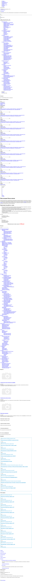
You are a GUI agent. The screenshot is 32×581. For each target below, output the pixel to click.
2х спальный (5, 250)
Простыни (3, 234)
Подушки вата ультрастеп (7, 275)
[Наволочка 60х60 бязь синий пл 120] (6, 505)
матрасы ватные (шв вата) (7, 52)
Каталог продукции (5, 2)
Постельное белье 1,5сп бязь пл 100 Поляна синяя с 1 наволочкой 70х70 (10, 128)
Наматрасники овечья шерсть (8, 58)
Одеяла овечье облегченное (8, 295)
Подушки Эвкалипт (6, 39)
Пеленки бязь (6, 342)
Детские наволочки (6, 67)
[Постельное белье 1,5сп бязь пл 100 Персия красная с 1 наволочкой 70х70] (12, 153)
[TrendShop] (2, 11)
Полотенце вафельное (7, 77)
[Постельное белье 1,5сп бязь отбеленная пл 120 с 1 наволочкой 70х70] (11, 108)
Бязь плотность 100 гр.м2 (7, 334)
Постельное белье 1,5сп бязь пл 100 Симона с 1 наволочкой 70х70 (9, 180)
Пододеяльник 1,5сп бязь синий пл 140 (8, 544)
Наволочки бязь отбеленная (8, 233)
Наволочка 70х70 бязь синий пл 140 (7, 523)
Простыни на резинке (7, 31)
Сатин (4, 28)
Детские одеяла (4, 345)
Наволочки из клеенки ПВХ (8, 231)
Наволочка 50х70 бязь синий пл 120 (7, 512)
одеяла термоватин (6, 43)
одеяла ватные (6, 44)
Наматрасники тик (4, 326)
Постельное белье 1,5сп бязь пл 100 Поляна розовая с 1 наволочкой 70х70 (10, 135)
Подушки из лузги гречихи (7, 41)
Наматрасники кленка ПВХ (6, 328)
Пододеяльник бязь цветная (8, 238)
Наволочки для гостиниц (7, 85)
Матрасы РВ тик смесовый (7, 317)
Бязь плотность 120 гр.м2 (7, 333)
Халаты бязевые (6, 72)
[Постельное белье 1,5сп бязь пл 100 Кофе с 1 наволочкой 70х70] (11, 160)
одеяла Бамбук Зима (6, 309)
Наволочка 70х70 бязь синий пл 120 (7, 496)
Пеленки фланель (6, 340)
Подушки (3, 35)
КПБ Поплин (5, 29)
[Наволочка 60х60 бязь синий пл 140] (6, 500)
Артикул (1, 104)
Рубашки (5, 71)
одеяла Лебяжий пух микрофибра (8, 306)
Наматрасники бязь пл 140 (7, 56)
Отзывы (3, 6)
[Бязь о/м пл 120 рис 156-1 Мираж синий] (7, 486)
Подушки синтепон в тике (7, 282)
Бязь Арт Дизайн (6, 27)
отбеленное (5, 354)
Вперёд (3, 195)
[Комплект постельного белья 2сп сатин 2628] (7, 470)
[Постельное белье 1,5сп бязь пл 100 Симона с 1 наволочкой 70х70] (11, 179)
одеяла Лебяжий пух (7, 47)
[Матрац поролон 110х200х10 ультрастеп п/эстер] (8, 438)
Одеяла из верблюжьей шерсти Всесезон (9, 312)
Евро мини (5, 264)
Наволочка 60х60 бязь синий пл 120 (7, 507)
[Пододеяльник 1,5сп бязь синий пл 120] (7, 537)
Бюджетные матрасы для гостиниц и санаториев (9, 560)
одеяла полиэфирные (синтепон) (8, 45)
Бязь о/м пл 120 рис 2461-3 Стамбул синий (8, 445)
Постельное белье (4, 21)
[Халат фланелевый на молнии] (5, 459)
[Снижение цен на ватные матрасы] (6, 396)
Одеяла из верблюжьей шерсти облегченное (10, 311)
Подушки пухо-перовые (7, 40)
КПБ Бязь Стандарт (6, 25)
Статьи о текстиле (4, 4)
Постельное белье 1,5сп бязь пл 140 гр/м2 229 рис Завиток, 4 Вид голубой (14, 466)
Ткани (3, 60)
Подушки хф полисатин (7, 278)
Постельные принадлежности (6, 30)
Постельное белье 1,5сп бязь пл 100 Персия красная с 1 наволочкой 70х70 (10, 154)
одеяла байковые (4, 314)
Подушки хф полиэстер (7, 280)
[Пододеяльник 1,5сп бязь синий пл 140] (7, 542)
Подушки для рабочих (7, 81)
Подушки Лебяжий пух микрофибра (9, 286)
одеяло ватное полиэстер (7, 294)
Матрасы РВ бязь (6, 316)
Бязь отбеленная (6, 61)
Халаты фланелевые (6, 73)
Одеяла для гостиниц (7, 86)
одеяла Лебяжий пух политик (8, 304)
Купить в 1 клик (2, 113)
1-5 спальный (6, 246)
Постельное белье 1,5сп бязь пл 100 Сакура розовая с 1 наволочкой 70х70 (10, 141)
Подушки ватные (4, 274)
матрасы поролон (4, 320)
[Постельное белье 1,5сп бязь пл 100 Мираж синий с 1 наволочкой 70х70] (12, 121)
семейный (5, 248)
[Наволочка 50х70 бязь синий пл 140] (6, 516)
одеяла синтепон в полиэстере (8, 299)
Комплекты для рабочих (3, 358)
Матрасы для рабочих (5, 361)
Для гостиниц (4, 84)
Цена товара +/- (2, 102)
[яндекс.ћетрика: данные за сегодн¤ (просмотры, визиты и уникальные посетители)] (2, 580)
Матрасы (3, 51)
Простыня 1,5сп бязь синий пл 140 (7, 533)
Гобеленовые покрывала (7, 80)
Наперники (5, 34)
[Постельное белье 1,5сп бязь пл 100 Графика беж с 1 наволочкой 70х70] (12, 147)
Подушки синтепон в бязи (7, 284)
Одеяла (1, 290)
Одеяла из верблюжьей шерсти (8, 49)
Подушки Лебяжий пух (7, 38)
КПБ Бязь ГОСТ (6, 26)
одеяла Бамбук (6, 48)
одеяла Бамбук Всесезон (7, 308)
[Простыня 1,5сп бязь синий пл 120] (6, 526)
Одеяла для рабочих (6, 82)
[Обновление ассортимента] (6, 411)
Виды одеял (3, 565)
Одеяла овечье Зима (6, 297)
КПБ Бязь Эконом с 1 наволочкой (8, 24)
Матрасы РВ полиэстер (7, 318)
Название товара (2, 103)
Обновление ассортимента (4, 413)
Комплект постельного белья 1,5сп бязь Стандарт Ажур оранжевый (13, 482)
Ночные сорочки (4, 348)
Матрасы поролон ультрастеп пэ (8, 322)
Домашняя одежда (4, 69)
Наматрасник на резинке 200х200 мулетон (8, 450)
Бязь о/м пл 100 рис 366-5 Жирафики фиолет (9, 477)
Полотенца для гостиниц (7, 88)
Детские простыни (6, 66)
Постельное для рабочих (7, 83)
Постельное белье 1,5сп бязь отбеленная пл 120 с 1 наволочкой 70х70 (10, 109)
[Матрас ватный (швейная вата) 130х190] (7, 454)
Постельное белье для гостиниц (8, 89)
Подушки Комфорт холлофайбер (8, 36)
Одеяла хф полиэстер (7, 302)
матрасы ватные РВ (6, 53)
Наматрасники (4, 54)
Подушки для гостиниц (7, 87)
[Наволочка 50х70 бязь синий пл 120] (6, 510)
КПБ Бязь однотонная (7, 23)
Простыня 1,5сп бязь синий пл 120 (7, 528)
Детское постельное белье (7, 65)
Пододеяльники (6, 33)
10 (2, 194)
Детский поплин (6, 337)
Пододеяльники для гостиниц (6, 363)
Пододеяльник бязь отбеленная (8, 240)
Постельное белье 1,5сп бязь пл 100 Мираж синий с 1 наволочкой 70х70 (10, 122)
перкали (1, 202)
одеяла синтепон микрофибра (8, 298)
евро (4, 247)
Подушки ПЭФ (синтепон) (7, 37)
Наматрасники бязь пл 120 (7, 55)
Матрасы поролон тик (7, 321)
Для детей (3, 64)
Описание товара (3, 442)
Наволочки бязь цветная (7, 232)
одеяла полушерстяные (7, 50)
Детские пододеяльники (7, 68)
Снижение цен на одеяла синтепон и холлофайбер (7, 382)
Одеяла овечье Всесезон (7, 296)
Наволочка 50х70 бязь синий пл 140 (7, 517)
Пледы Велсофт (6, 78)
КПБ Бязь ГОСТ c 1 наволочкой (8, 22)
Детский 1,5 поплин (6, 339)
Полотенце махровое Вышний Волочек (9, 75)
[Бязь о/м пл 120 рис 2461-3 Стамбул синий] (7, 443)
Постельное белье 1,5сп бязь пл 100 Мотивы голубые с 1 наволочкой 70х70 (11, 167)
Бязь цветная (5, 62)
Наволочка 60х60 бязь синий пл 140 (7, 501)
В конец (3, 196)
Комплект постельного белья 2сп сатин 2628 (9, 471)
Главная (3, 92)
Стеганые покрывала (7, 79)
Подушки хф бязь (6, 279)
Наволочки (5, 32)
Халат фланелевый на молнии (6, 461)
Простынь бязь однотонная (7, 237)
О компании (4, 1)
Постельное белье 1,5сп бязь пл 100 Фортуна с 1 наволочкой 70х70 (9, 173)
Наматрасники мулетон (7, 57)
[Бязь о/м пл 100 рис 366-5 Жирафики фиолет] (7, 475)
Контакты (3, 5)
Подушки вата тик (6, 276)
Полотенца (3, 74)
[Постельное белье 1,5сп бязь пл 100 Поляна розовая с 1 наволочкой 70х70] (12, 134)
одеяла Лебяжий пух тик (7, 305)
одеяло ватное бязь (6, 293)
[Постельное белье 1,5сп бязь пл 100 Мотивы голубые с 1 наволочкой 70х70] (13, 166)
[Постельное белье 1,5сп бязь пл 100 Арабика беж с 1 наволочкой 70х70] (12, 115)
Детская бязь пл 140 (6, 338)
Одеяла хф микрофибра (7, 301)
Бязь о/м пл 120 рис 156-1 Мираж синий (8, 487)
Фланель (5, 63)
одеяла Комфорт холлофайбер (8, 46)
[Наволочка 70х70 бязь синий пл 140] (6, 521)
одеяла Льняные (6, 42)
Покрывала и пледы (3, 355)
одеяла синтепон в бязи (7, 300)
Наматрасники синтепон (7, 59)
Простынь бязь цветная (7, 236)
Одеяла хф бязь (6, 303)
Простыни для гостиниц (5, 364)
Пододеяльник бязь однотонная (8, 239)
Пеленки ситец (6, 341)
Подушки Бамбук (4, 287)
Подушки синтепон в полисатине (8, 283)
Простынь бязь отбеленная (7, 235)
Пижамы (5, 70)
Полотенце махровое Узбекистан (8, 76)
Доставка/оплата (4, 3)
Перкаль (3, 269)
